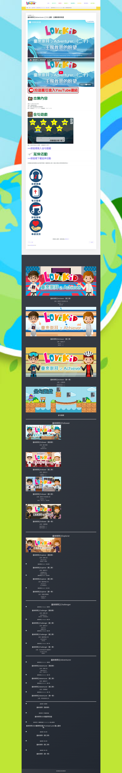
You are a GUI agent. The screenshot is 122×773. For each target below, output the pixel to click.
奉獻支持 (67, 239)
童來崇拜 (54, 3)
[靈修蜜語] (61, 193)
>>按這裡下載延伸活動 (39, 158)
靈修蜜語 (86, 3)
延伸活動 (92, 3)
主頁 (48, 3)
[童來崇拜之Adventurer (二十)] (61, 39)
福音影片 (66, 3)
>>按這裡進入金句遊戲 (39, 148)
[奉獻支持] (61, 227)
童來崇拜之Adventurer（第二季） (43, 7)
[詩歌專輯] (61, 210)
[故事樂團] (61, 177)
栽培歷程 (73, 3)
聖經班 (60, 3)
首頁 (29, 7)
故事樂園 (79, 3)
